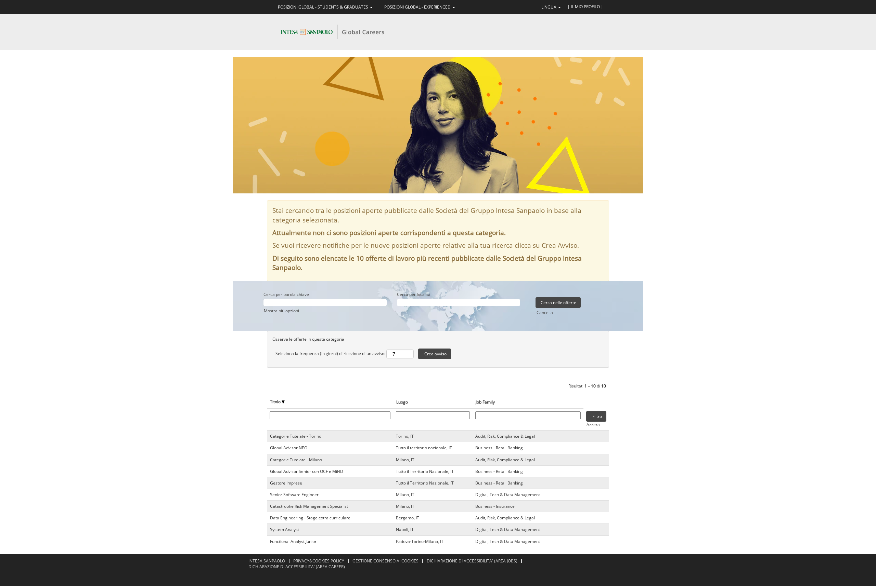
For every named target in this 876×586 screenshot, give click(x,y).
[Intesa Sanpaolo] (332, 31)
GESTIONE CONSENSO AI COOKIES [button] (385, 561)
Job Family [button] (485, 402)
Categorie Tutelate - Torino (295, 436)
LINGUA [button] (549, 7)
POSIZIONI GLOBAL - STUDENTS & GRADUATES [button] (323, 7)
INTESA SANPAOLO (266, 561)
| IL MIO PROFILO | (585, 7)
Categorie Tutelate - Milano (296, 460)
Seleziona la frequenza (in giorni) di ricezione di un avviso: (330, 353)
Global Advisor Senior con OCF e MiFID (306, 471)
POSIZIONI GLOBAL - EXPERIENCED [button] (418, 7)
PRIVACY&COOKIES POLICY (318, 561)
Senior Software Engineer (294, 495)
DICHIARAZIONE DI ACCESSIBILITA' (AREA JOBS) (472, 561)
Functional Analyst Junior (293, 541)
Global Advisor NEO (288, 448)
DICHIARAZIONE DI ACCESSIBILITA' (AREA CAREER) (296, 567)
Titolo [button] (276, 402)
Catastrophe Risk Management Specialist (309, 506)
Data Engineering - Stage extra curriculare (310, 518)
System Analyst (284, 529)
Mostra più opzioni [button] (281, 311)
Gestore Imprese (286, 483)
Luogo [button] (402, 402)
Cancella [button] (545, 312)
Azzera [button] (593, 424)
